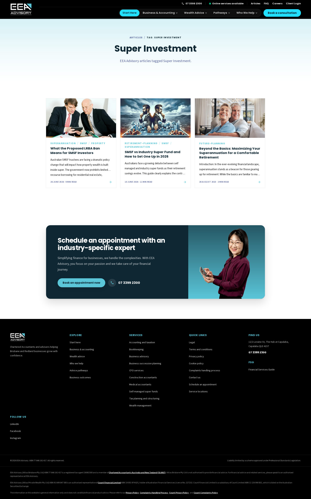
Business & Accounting (159, 13)
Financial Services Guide (262, 369)
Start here (75, 342)
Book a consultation (282, 13)
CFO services (136, 370)
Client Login (293, 3)
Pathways (220, 13)
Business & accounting (82, 349)
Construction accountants (143, 377)
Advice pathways (79, 370)
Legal (192, 342)
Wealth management (140, 405)
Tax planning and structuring (144, 398)
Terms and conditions (200, 349)
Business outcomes (80, 377)
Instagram (15, 438)
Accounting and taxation (142, 342)
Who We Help (245, 13)
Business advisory (139, 356)
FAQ (266, 3)
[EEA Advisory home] (21, 9)
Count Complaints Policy (206, 492)
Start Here (130, 13)
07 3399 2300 (194, 3)
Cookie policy (196, 363)
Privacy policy (196, 356)
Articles (255, 3)
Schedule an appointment (203, 384)
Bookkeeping (136, 349)
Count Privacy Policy (179, 492)
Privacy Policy (132, 492)
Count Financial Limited (109, 482)
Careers (277, 3)
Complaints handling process (204, 370)
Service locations (198, 391)
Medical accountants (140, 384)
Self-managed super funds (143, 391)
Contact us (194, 377)
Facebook (15, 431)
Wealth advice (77, 356)
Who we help (76, 363)
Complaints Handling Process (154, 492)
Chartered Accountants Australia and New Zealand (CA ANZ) (137, 472)
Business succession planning (145, 363)
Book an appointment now (81, 283)
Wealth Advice (194, 13)
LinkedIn (14, 424)
